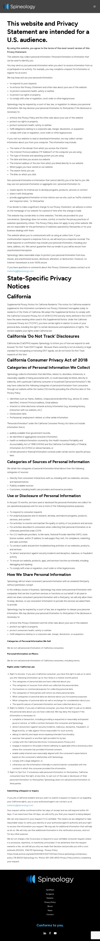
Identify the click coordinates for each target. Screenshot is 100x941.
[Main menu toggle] (94, 7)
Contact (50, 914)
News (50, 910)
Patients (50, 898)
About (50, 906)
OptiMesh (50, 890)
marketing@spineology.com (20, 271)
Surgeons (50, 894)
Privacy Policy (50, 902)
